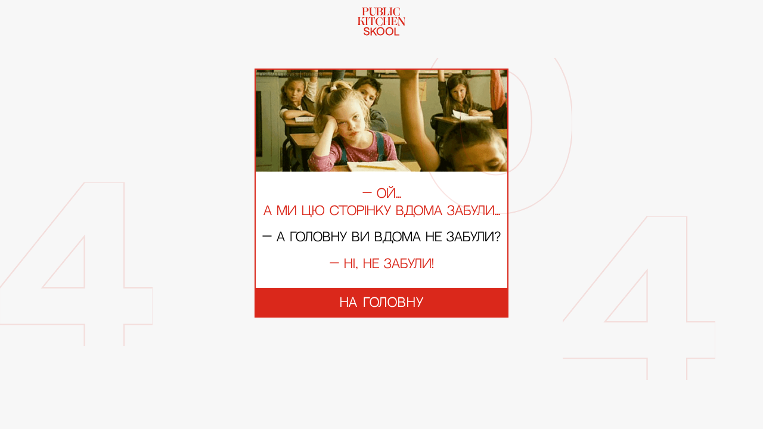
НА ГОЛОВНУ (382, 303)
